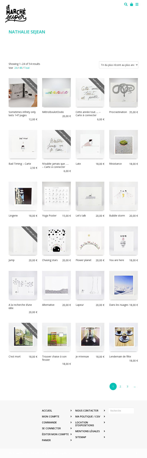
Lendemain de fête (120, 356)
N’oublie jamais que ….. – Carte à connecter (55, 165)
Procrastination (118, 112)
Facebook (111, 422)
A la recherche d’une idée (20, 306)
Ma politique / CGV (87, 416)
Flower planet (83, 260)
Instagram (119, 422)
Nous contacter (86, 410)
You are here (116, 260)
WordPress (69, 453)
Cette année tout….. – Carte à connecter (88, 113)
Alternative (48, 304)
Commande (49, 422)
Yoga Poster (49, 215)
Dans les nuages (118, 304)
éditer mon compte (55, 434)
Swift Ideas (53, 453)
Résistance (115, 163)
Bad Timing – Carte (20, 163)
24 (15, 67)
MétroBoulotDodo (53, 112)
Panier (46, 440)
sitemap (80, 437)
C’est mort (15, 356)
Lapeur (80, 304)
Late (78, 163)
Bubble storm (117, 215)
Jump (12, 260)
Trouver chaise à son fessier (54, 358)
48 (20, 67)
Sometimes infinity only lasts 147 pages (22, 113)
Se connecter (51, 428)
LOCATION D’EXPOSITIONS (84, 424)
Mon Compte (50, 416)
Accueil (47, 410)
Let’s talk (81, 215)
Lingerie (13, 215)
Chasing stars (50, 260)
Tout (27, 67)
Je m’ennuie (82, 356)
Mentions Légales (87, 431)
